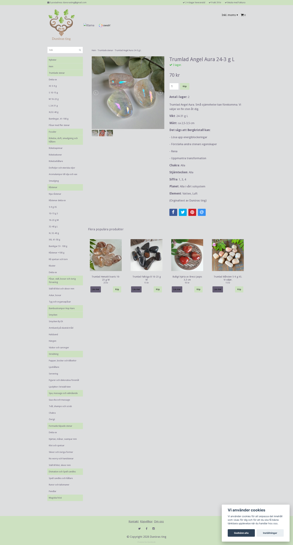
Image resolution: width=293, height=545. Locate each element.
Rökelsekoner (55, 154)
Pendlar (52, 491)
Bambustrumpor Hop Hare (62, 308)
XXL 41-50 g (54, 239)
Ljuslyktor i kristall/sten (60, 386)
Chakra (52, 413)
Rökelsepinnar (56, 148)
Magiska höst (55, 497)
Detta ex (53, 79)
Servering (53, 373)
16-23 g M (54, 220)
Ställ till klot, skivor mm (60, 465)
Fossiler (52, 132)
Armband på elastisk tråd (61, 328)
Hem (51, 66)
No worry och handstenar (61, 458)
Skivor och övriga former (61, 452)
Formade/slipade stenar (60, 426)
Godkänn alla (241, 533)
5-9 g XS (53, 207)
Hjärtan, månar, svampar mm (63, 439)
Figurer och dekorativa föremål (64, 380)
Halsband (53, 334)
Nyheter (52, 60)
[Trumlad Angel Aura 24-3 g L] (128, 92)
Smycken (53, 314)
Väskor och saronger (59, 347)
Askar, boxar (55, 295)
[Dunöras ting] (61, 25)
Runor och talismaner (59, 484)
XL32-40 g (53, 112)
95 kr (187, 283)
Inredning (53, 354)
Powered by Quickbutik (146, 542)
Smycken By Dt (56, 321)
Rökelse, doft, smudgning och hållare (63, 140)
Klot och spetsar (56, 445)
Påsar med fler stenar (59, 125)
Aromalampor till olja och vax (63, 174)
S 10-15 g (53, 92)
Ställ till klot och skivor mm (61, 288)
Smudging (54, 181)
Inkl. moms (230, 15)
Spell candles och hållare (61, 478)
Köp (185, 86)
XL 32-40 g (54, 233)
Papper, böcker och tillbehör (62, 360)
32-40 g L (53, 226)
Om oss (159, 521)
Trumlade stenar (57, 73)
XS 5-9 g (53, 86)
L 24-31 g (53, 105)
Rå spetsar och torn (58, 259)
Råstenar (53, 187)
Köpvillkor (146, 521)
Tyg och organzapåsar (60, 301)
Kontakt (134, 521)
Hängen (52, 341)
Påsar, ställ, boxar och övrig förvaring (62, 280)
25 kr (105, 283)
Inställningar (270, 533)
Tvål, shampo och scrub (60, 406)
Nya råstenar (55, 194)
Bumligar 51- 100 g (58, 246)
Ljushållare (54, 367)
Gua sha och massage (59, 400)
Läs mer (95, 289)
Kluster (52, 265)
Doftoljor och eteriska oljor (62, 168)
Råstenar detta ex (57, 200)
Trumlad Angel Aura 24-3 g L (128, 50)
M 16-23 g (54, 99)
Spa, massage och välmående (63, 393)
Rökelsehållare (56, 161)
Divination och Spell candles (62, 471)
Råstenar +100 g (56, 252)
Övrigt (52, 419)
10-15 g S (53, 213)
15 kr (146, 283)
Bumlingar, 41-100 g (59, 118)
